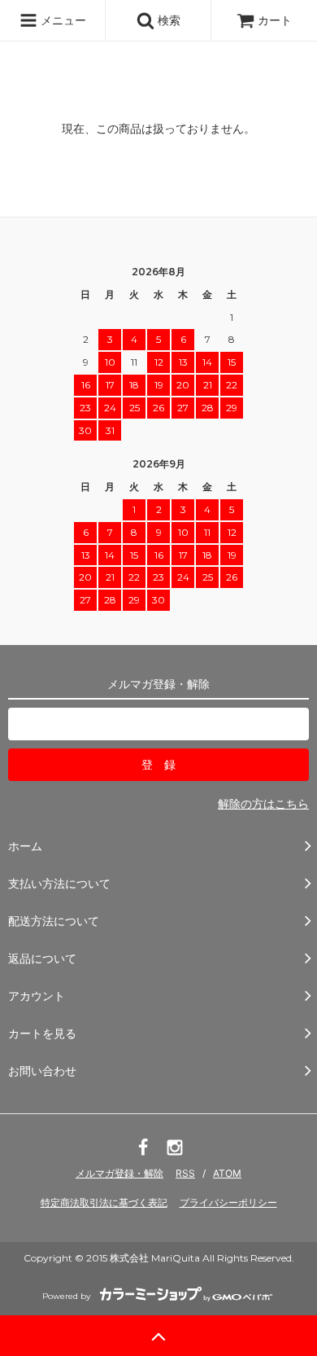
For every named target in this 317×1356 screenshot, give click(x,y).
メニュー (61, 20)
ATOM (227, 1173)
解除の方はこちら (263, 803)
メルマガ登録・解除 (119, 1173)
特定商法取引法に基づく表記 (104, 1202)
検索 (167, 20)
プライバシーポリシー (228, 1202)
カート (275, 20)
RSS (185, 1173)
